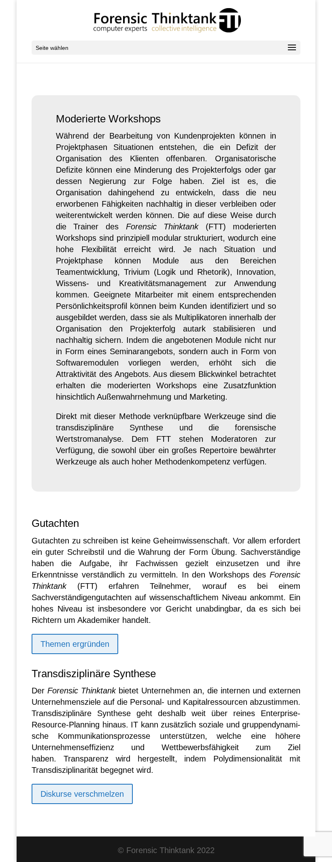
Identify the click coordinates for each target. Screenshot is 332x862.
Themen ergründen (74, 644)
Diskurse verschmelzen (82, 793)
